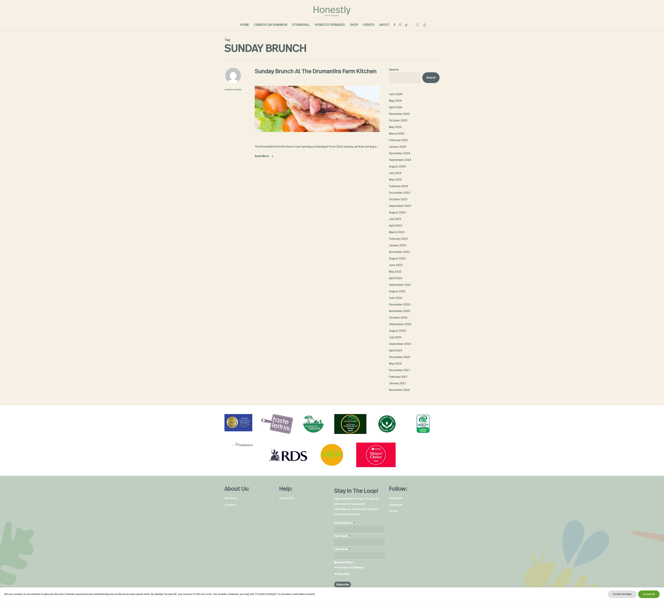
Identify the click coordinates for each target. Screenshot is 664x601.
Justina (228, 90)
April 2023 (395, 225)
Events (238, 90)
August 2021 (397, 291)
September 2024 (400, 160)
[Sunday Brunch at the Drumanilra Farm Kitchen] (317, 141)
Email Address (344, 523)
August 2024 (397, 166)
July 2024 (395, 173)
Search (393, 69)
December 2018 (399, 357)
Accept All (649, 594)
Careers (229, 504)
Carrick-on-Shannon (351, 567)
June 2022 (396, 265)
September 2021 (400, 284)
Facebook (395, 498)
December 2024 (399, 153)
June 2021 (395, 298)
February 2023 (398, 238)
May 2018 (395, 363)
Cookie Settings (622, 594)
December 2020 (399, 304)
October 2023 (398, 199)
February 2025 (398, 140)
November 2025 (399, 114)
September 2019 (400, 344)
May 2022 (395, 271)
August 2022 (397, 258)
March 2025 (396, 133)
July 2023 (395, 219)
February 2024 (398, 186)
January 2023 (397, 245)
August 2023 (397, 212)
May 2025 (395, 127)
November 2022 (399, 252)
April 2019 (395, 350)
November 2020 (399, 311)
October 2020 (398, 317)
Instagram (395, 504)
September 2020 (400, 324)
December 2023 (399, 192)
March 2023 (396, 232)
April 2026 (395, 107)
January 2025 (397, 146)
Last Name (342, 549)
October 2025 (398, 120)
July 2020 (395, 337)
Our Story (230, 498)
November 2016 (399, 390)
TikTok (393, 511)
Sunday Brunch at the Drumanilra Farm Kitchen (316, 71)
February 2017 (398, 376)
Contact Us (286, 498)
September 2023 (400, 206)
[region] (332, 594)
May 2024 (395, 179)
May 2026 (395, 100)
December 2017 (399, 370)
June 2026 (396, 94)
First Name (342, 536)
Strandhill (344, 574)
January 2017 (397, 383)
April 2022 (395, 278)
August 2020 (397, 330)
